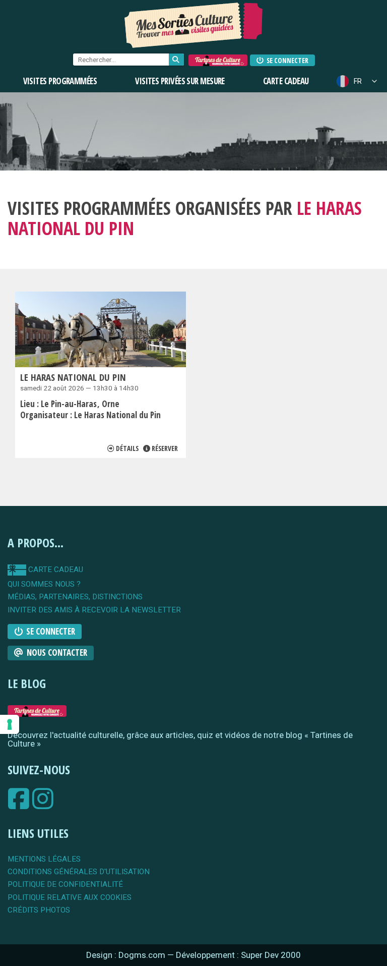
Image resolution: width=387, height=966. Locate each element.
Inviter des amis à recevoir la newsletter (94, 610)
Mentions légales (44, 859)
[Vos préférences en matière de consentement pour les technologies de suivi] (9, 724)
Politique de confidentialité (65, 884)
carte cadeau (54, 569)
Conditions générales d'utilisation (79, 872)
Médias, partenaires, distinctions (75, 597)
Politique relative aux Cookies (70, 897)
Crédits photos (39, 910)
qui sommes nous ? (44, 584)
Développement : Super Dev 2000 (238, 955)
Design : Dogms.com (126, 955)
